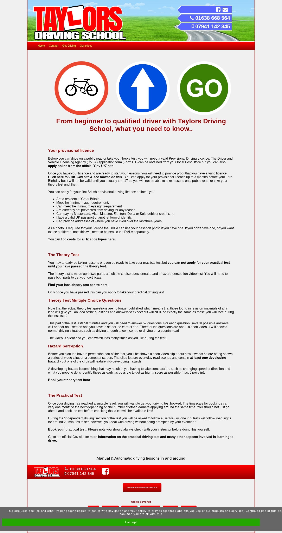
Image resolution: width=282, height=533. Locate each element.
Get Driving (69, 45)
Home (41, 45)
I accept (131, 522)
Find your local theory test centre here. (78, 285)
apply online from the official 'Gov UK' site (80, 166)
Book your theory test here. (69, 380)
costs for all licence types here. (91, 239)
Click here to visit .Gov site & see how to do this (85, 177)
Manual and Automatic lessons (142, 487)
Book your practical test (67, 429)
